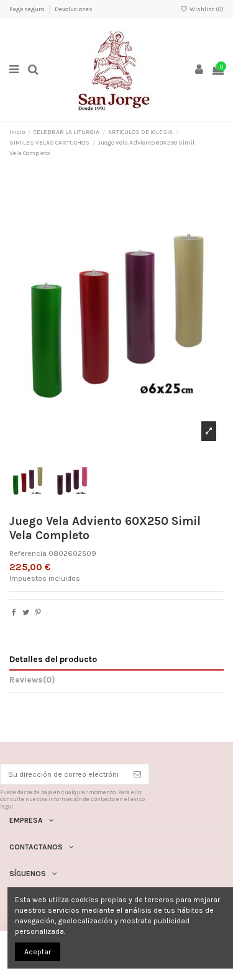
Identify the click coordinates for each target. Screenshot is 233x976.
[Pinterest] (38, 612)
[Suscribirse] (137, 774)
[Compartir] (14, 612)
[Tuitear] (25, 612)
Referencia (28, 553)
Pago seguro (27, 9)
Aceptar (37, 951)
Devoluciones (74, 9)
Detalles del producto (53, 659)
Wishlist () (206, 9)
